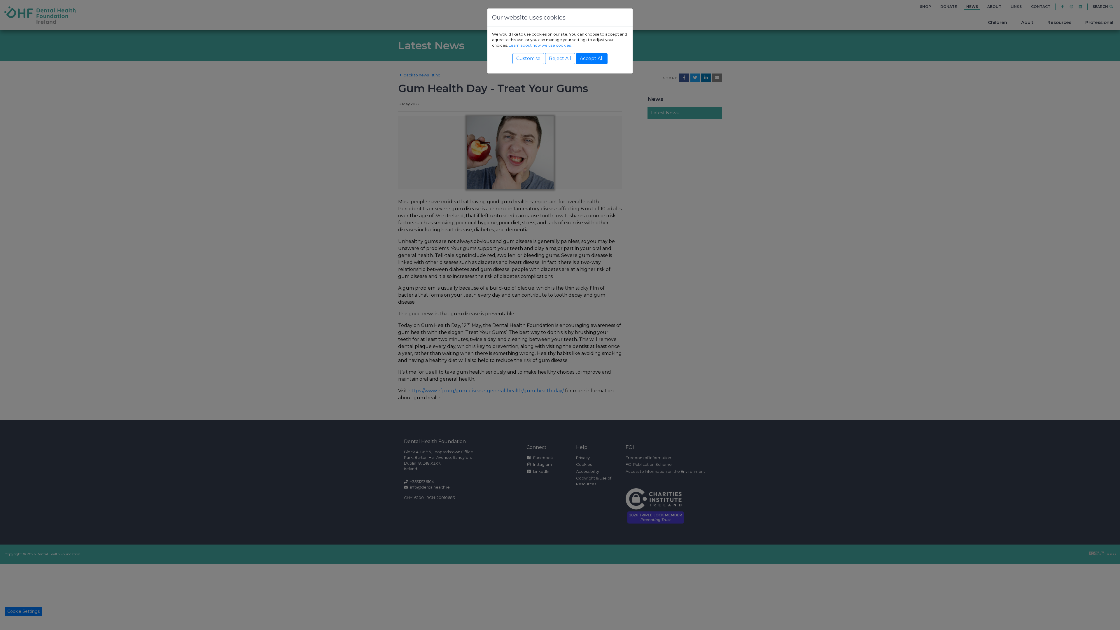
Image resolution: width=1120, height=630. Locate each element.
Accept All (592, 58)
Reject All (560, 58)
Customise (528, 58)
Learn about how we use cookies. (540, 45)
